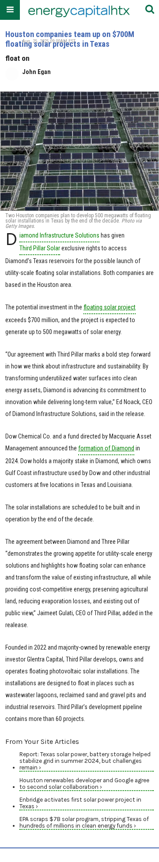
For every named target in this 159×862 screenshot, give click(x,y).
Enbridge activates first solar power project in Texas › (80, 803)
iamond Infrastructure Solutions (59, 235)
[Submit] (149, 10)
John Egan (36, 72)
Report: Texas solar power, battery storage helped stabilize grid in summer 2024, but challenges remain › (85, 761)
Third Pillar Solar (39, 248)
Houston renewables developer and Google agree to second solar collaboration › (84, 783)
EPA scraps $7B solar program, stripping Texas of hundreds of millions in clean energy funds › (84, 822)
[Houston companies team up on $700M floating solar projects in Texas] (79, 151)
